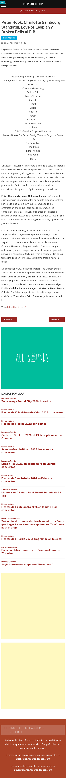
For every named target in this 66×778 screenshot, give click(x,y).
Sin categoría (9, 37)
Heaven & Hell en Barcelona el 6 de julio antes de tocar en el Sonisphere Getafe (58, 319)
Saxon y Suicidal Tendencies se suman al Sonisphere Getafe (11, 319)
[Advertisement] (33, 606)
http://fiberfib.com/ (16, 307)
